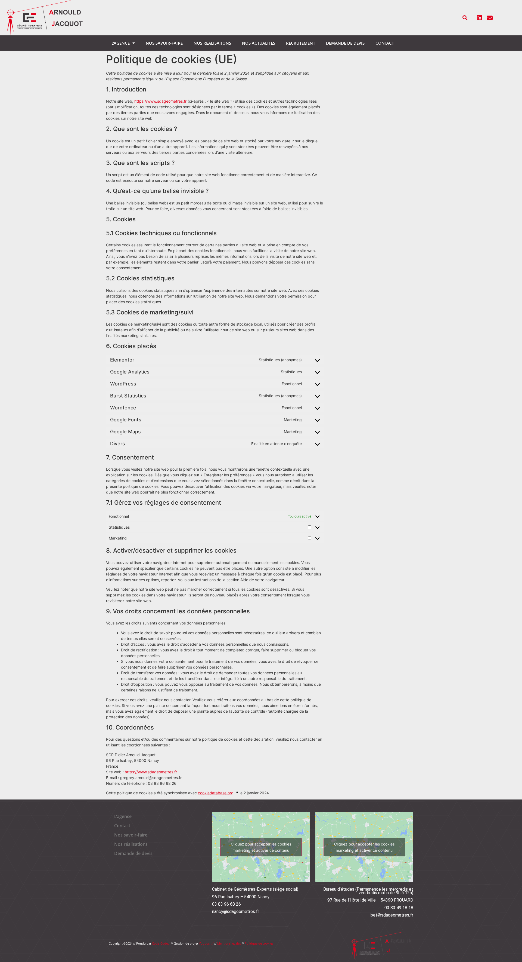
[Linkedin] (479, 17)
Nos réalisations (212, 43)
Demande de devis (345, 43)
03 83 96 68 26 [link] (226, 904)
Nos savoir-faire (164, 43)
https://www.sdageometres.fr (160, 101)
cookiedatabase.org (216, 793)
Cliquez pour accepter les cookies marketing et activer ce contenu (261, 847)
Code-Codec (160, 943)
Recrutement (300, 43)
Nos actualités (258, 43)
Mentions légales (229, 943)
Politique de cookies (259, 943)
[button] (464, 17)
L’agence (120, 43)
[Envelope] (490, 17)
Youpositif (206, 943)
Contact (384, 43)
